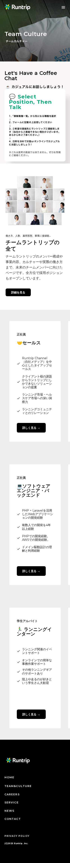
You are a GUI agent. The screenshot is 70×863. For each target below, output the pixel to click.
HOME (9, 777)
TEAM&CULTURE (18, 786)
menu (63, 7)
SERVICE (11, 802)
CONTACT (12, 819)
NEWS (9, 810)
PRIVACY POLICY (16, 836)
